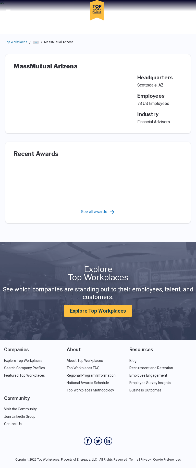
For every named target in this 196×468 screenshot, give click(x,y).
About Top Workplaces (85, 361)
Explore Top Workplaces (98, 311)
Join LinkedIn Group (19, 416)
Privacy (146, 459)
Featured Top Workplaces (24, 375)
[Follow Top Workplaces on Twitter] (98, 441)
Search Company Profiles (24, 368)
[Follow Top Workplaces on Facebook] (88, 441)
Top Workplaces (16, 42)
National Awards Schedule (88, 383)
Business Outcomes (145, 390)
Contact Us (13, 424)
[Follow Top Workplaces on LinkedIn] (108, 441)
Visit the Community (20, 409)
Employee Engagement (148, 375)
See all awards (94, 211)
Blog (133, 361)
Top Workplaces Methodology (90, 390)
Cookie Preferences (167, 459)
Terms (133, 459)
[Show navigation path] (36, 42)
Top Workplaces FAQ (83, 368)
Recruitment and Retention (151, 368)
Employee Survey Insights (150, 383)
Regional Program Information (91, 375)
